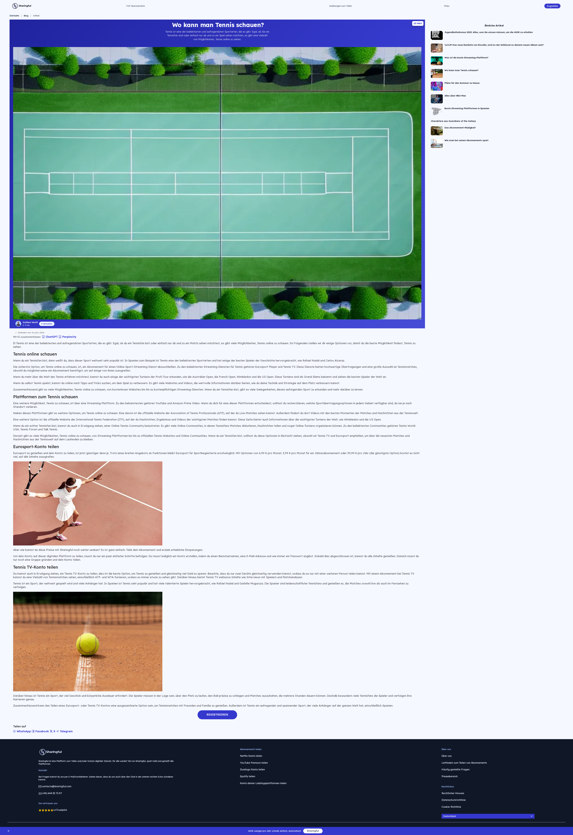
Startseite (14, 15)
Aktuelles (47, 324)
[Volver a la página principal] (22, 5)
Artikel (36, 15)
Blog (26, 15)
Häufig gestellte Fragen (456, 769)
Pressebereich (450, 776)
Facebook (42, 731)
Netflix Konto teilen (251, 755)
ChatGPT (52, 337)
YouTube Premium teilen (254, 762)
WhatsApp (24, 731)
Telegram (66, 731)
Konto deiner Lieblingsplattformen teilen (263, 783)
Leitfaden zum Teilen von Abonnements (464, 762)
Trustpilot (61, 809)
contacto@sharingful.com (56, 786)
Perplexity (68, 337)
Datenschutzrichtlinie (454, 799)
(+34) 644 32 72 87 (51, 793)
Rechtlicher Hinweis (453, 793)
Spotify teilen (247, 776)
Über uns (447, 755)
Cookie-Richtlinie (451, 806)
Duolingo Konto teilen (252, 769)
